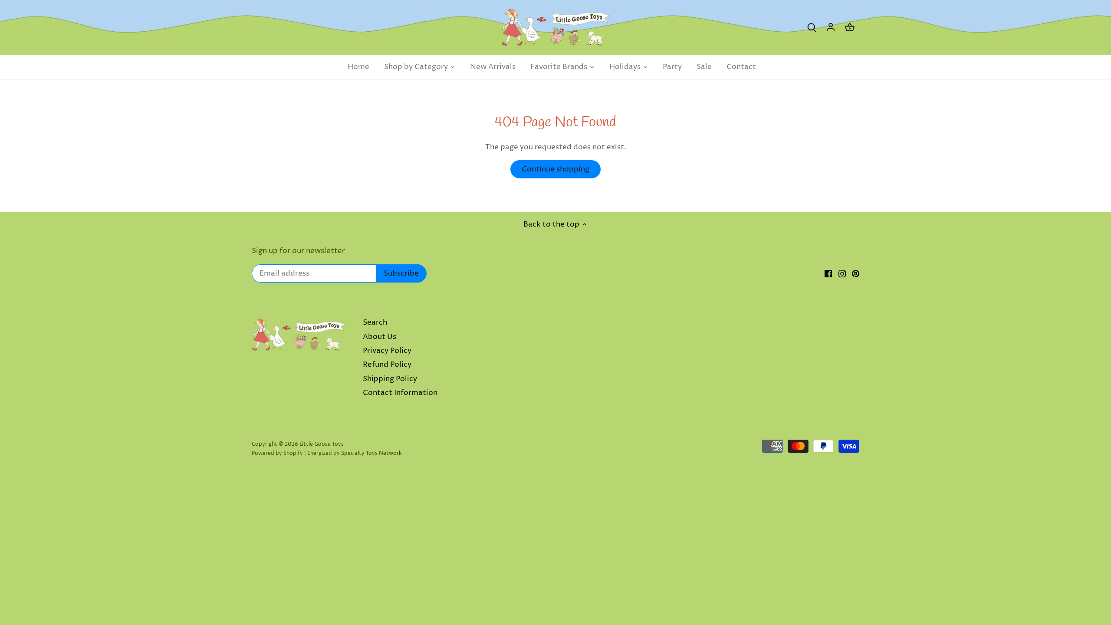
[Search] (811, 27)
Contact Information (400, 393)
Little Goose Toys (321, 444)
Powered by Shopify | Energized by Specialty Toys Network (327, 453)
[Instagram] (842, 274)
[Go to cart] (850, 27)
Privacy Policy (387, 350)
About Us (379, 337)
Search (375, 322)
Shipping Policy (390, 379)
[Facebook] (828, 274)
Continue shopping (555, 169)
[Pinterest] (855, 274)
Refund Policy (387, 364)
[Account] (830, 27)
